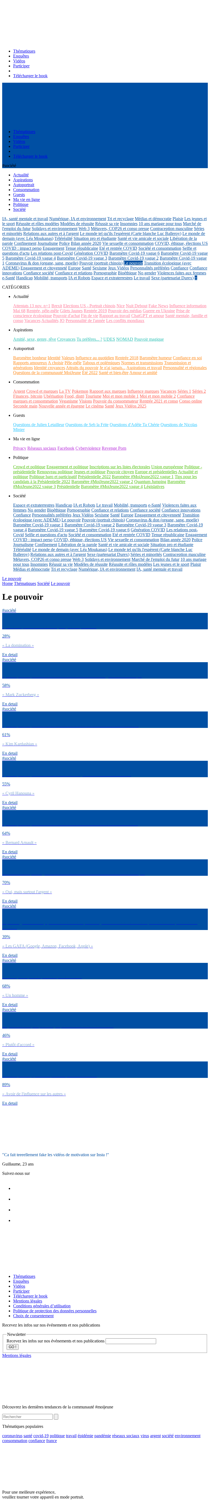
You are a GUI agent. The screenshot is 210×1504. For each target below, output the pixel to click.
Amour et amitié (143, 372)
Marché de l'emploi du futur (155, 559)
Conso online (190, 401)
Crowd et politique (29, 466)
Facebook (65, 448)
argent (155, 1435)
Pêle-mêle (73, 362)
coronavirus (12, 1435)
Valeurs (68, 357)
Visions (85, 401)
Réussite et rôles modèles (37, 223)
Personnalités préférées (150, 268)
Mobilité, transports (50, 277)
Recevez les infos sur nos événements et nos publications (56, 1341)
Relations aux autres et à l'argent (51, 233)
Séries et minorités (146, 554)
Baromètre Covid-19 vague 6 (134, 253)
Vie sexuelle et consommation (128, 243)
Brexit (56, 305)
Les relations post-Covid (52, 253)
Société (43, 583)
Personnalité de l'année (85, 320)
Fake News (158, 305)
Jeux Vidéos (118, 268)
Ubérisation (53, 396)
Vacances (32, 320)
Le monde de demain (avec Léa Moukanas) (69, 549)
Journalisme (47, 243)
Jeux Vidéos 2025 (130, 406)
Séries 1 (184, 391)
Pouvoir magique (149, 339)
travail (71, 1435)
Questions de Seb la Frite (87, 424)
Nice (120, 305)
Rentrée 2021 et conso (158, 401)
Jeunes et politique (90, 471)
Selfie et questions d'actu (46, 534)
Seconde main (25, 406)
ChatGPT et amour (147, 315)
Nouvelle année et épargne (61, 406)
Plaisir (178, 218)
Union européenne (167, 466)
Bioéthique (127, 273)
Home (7, 583)
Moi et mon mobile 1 (121, 396)
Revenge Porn (114, 448)
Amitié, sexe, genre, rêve (34, 339)
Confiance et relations (73, 273)
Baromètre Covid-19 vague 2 (133, 258)
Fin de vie (89, 315)
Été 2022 (90, 372)
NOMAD (124, 339)
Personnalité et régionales (185, 367)
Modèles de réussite (77, 223)
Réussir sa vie (107, 223)
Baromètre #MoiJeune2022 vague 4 (112, 486)
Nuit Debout (136, 305)
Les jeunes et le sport (171, 564)
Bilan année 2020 (86, 243)
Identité (54, 357)
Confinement (25, 243)
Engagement (53, 248)
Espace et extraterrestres (112, 277)
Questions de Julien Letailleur (38, 424)
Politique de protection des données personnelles (55, 1310)
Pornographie (105, 273)
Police (64, 243)
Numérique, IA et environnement (77, 218)
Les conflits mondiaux (125, 320)
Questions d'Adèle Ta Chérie (134, 424)
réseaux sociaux (125, 1435)
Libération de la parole (77, 544)
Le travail (142, 277)
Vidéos (19, 61)
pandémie (102, 1435)
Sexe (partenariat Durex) (172, 277)
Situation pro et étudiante (95, 238)
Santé (86, 268)
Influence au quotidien (94, 357)
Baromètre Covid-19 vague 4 (30, 258)
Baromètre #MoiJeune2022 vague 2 (102, 481)
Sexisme (99, 268)
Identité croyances (49, 367)
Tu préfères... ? (89, 339)
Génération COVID (91, 253)
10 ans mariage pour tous (160, 223)
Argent (19, 391)
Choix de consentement (33, 1315)
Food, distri (74, 396)
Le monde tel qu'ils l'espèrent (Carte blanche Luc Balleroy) (130, 233)
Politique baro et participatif (53, 476)
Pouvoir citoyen (120, 471)
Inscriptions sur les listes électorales (119, 466)
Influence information (187, 305)
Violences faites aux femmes (181, 273)
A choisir (55, 362)
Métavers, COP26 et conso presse (120, 228)
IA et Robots (79, 277)
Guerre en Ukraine (159, 310)
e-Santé (8, 277)
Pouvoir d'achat (66, 315)
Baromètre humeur (155, 357)
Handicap (24, 277)
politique (57, 1435)
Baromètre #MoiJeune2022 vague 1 (143, 476)
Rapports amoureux (30, 362)
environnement (187, 1435)
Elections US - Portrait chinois (89, 305)
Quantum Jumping (150, 481)
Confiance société (38, 273)
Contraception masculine (171, 228)
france (51, 1440)
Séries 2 (199, 391)
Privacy (19, 448)
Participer (21, 66)
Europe (74, 268)
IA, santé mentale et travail (25, 218)
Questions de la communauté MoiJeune (47, 372)
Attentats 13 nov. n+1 (31, 305)
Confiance (179, 268)
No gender (147, 273)
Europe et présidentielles (156, 471)
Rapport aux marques (107, 391)
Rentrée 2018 (126, 357)
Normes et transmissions (142, 362)
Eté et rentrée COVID (118, 248)
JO (62, 320)
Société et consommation (159, 248)
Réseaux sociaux (41, 448)
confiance (36, 1440)
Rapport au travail (114, 315)
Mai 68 (19, 310)
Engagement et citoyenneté (44, 268)
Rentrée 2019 (95, 310)
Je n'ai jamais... (113, 367)
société (168, 1435)
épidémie (85, 1435)
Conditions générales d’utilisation (42, 1306)
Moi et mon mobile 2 (158, 396)
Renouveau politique (55, 471)
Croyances (66, 339)
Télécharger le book (30, 75)
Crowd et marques (42, 391)
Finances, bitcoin (27, 396)
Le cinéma (95, 406)
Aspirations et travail (144, 367)
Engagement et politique (67, 466)
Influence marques (143, 391)
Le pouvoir (133, 263)
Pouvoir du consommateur (115, 401)
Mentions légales (27, 1301)
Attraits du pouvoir (82, 367)
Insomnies (129, 223)
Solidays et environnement (54, 228)
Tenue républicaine (81, 248)
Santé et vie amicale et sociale (143, 238)
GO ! (12, 1347)
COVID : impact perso (22, 248)
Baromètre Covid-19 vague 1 (38, 525)
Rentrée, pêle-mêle (43, 310)
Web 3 (84, 228)
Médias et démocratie (153, 218)
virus (145, 1435)
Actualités (50, 320)
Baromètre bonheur (29, 357)
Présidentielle (68, 486)
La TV (65, 391)
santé (28, 1435)
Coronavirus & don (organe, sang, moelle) (41, 263)
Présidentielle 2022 (94, 476)
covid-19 (41, 1435)
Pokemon (80, 391)
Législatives (154, 486)
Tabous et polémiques (101, 362)
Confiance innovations (181, 510)
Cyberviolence (88, 448)
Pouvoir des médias (125, 310)
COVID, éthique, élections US (181, 243)
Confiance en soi (187, 357)
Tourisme (93, 396)
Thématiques (24, 51)
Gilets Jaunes (71, 310)
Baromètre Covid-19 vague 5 (53, 529)
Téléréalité (63, 238)
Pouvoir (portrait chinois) (100, 263)
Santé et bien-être (114, 372)
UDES (109, 339)
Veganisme (68, 401)
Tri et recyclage (120, 218)
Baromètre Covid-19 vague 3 (82, 258)
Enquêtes (21, 56)
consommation (14, 1440)
